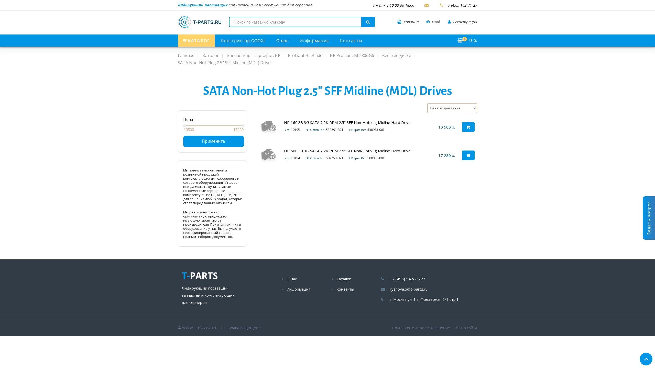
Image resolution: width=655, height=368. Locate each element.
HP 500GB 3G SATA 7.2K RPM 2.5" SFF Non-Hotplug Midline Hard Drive (347, 150)
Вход (435, 21)
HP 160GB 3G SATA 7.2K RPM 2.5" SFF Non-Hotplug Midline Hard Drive (347, 122)
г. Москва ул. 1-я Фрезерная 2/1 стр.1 (424, 299)
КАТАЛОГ (198, 40)
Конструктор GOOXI (243, 40)
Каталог (343, 278)
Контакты (351, 40)
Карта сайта (466, 327)
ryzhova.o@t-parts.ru (409, 289)
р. (470, 40)
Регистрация (464, 21)
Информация (314, 40)
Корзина (411, 21)
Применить (213, 141)
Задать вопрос (649, 218)
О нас (282, 40)
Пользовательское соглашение (421, 327)
